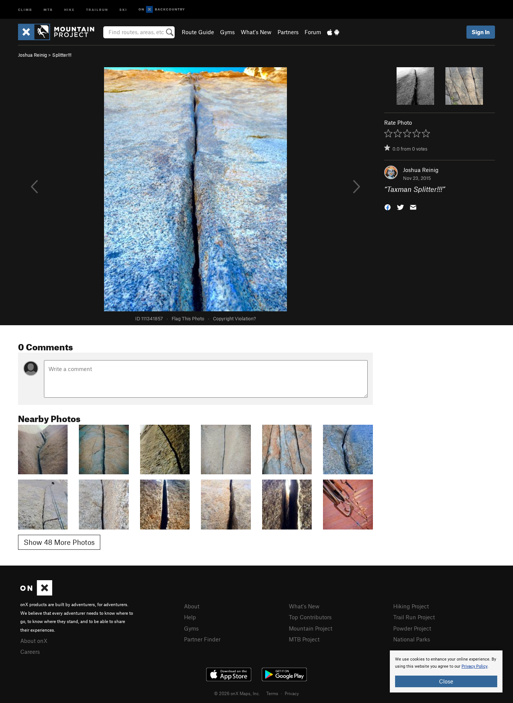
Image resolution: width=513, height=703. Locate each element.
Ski (123, 9)
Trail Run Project (414, 617)
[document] (446, 671)
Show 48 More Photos (59, 542)
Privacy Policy (474, 666)
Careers (30, 651)
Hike (69, 9)
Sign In (481, 32)
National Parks (411, 639)
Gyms (227, 32)
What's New (256, 32)
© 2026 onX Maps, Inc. (237, 693)
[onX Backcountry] (161, 9)
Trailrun (97, 9)
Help (190, 617)
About (191, 606)
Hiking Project (411, 606)
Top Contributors (310, 617)
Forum (313, 32)
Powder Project (412, 628)
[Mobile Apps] (333, 32)
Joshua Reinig (32, 55)
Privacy (292, 693)
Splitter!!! (61, 55)
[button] (387, 206)
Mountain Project (310, 628)
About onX (33, 640)
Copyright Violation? (234, 318)
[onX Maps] (36, 593)
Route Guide (198, 32)
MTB (48, 9)
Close (446, 681)
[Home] (60, 32)
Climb (25, 9)
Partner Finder (202, 639)
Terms (272, 693)
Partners (288, 32)
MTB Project (304, 639)
